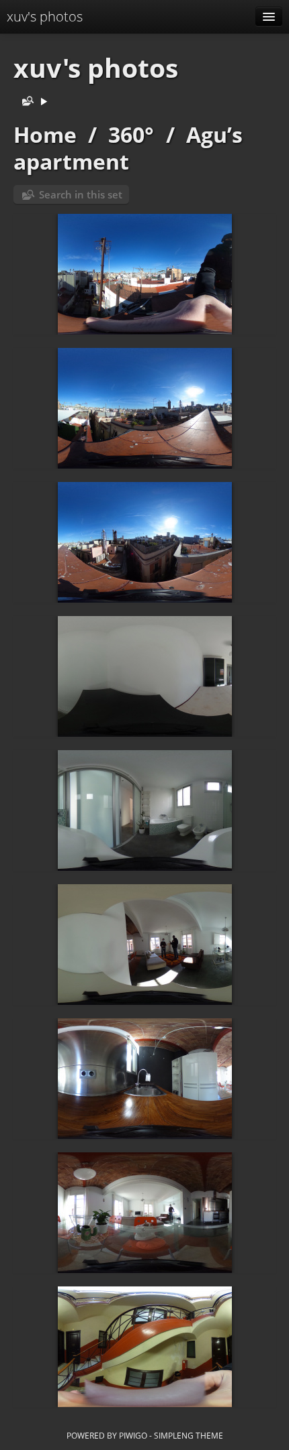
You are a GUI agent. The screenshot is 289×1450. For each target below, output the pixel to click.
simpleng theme (188, 1435)
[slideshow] (43, 102)
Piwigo (133, 1435)
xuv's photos (45, 16)
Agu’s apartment (128, 148)
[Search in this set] (25, 102)
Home (45, 134)
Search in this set (80, 194)
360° (131, 134)
